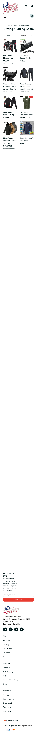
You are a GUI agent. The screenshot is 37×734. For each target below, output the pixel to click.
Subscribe (18, 600)
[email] (13, 624)
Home (10, 25)
